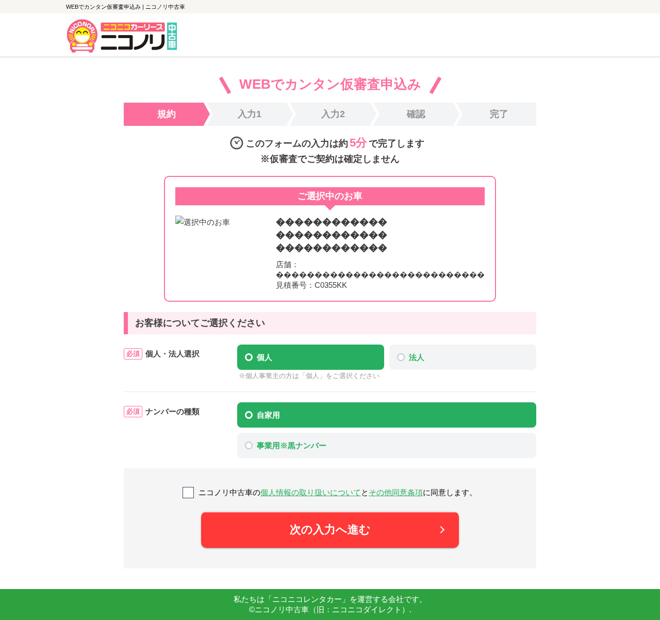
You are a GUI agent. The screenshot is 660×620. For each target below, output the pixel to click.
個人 (264, 357)
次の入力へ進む (330, 529)
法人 (416, 357)
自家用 (268, 415)
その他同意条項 (396, 492)
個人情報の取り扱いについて (310, 492)
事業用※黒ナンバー (291, 445)
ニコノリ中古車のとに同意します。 (338, 492)
